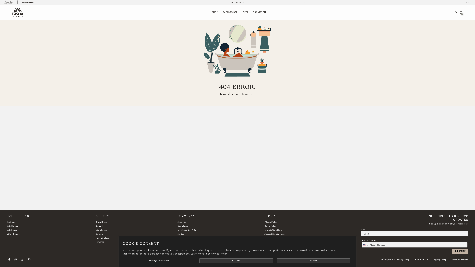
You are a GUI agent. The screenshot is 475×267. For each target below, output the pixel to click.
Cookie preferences (459, 260)
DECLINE (313, 261)
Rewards (100, 242)
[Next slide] (306, 2)
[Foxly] (9, 2)
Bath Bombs (12, 226)
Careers (99, 234)
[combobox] (365, 244)
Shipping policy (439, 260)
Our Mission (183, 226)
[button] (455, 12)
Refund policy (387, 260)
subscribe (460, 251)
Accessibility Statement (274, 234)
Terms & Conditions (273, 230)
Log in (467, 3)
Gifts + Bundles (13, 234)
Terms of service (421, 260)
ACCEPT (236, 261)
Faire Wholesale (103, 238)
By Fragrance (230, 12)
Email (363, 229)
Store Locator (102, 230)
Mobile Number (369, 240)
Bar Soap (11, 222)
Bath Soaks (12, 230)
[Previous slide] (169, 2)
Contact (99, 226)
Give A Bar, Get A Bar (187, 230)
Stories (181, 234)
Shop (215, 12)
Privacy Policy (219, 253)
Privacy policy (403, 260)
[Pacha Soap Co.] (29, 2)
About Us (182, 222)
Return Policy (270, 226)
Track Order (101, 222)
